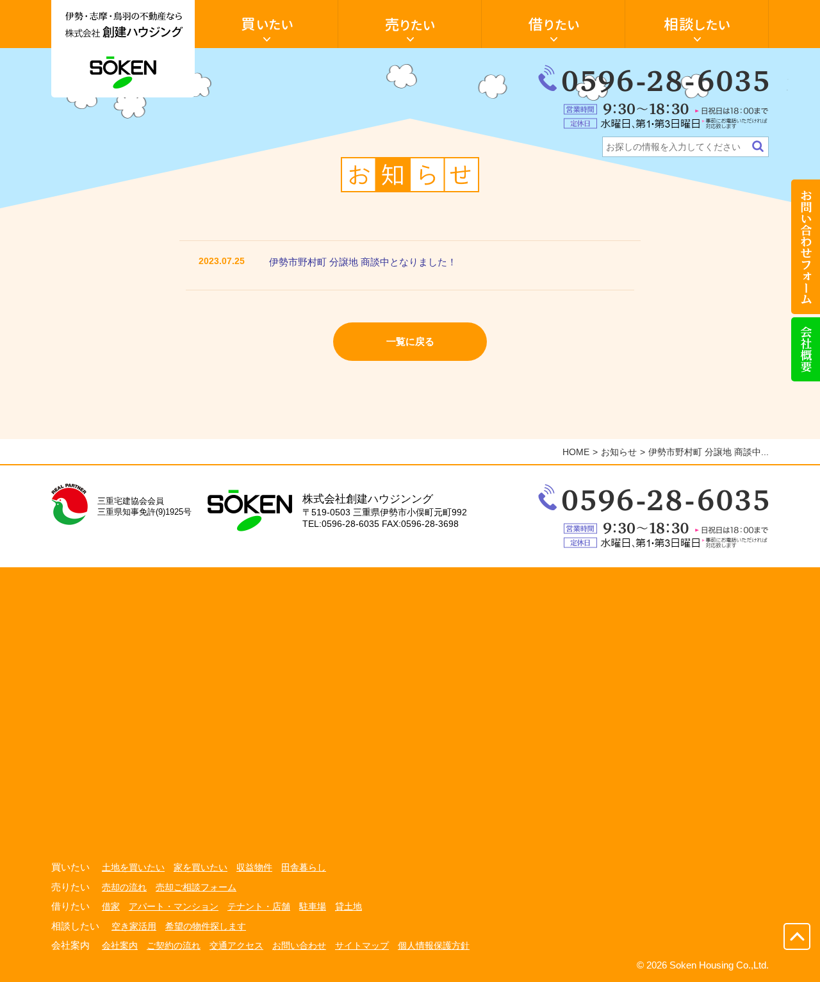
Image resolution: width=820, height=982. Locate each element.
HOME (575, 452)
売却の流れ (124, 887)
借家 (111, 906)
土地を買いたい (133, 867)
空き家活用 (133, 926)
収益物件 (254, 867)
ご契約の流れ (174, 945)
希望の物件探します (205, 926)
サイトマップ (362, 945)
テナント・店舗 (258, 906)
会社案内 (120, 945)
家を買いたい (200, 867)
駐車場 (312, 906)
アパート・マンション (173, 906)
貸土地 (348, 906)
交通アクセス (236, 945)
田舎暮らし (303, 867)
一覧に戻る (410, 341)
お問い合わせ (299, 945)
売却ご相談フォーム (196, 887)
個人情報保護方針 (434, 945)
